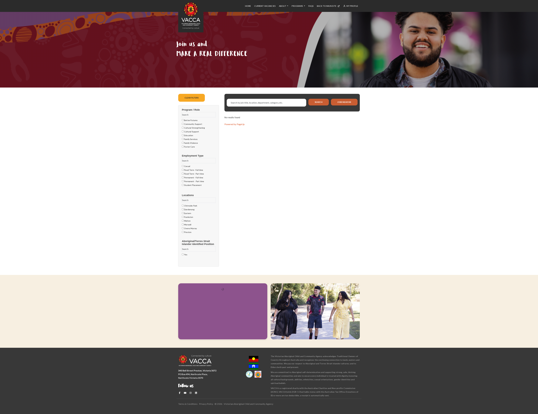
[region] (292, 118)
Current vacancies (265, 6)
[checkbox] (183, 120)
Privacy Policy (206, 404)
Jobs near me (344, 102)
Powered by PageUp (234, 124)
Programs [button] (297, 6)
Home (248, 6)
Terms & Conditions (188, 404)
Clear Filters (192, 97)
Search (319, 102)
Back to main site (327, 6)
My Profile (352, 6)
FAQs (311, 6)
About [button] (283, 6)
